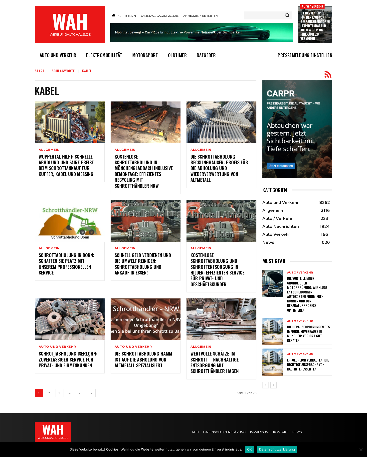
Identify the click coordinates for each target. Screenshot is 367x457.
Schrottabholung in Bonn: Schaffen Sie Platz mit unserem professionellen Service (66, 264)
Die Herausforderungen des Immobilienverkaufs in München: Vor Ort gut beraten (308, 333)
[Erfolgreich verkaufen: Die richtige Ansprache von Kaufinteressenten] (272, 362)
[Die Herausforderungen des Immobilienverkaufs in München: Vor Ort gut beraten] (272, 331)
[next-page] (91, 393)
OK (249, 449)
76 (80, 393)
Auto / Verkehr (312, 6)
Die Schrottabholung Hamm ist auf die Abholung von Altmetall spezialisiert (143, 359)
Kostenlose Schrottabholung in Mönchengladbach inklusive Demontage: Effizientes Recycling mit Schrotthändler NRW (144, 171)
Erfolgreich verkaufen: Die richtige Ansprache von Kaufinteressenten (308, 364)
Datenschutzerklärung (277, 449)
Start (39, 70)
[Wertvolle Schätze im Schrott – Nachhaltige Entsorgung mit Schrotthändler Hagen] (221, 319)
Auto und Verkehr (57, 346)
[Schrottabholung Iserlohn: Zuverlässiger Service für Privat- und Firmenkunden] (70, 319)
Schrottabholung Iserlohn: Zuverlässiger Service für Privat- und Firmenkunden (68, 359)
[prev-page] (265, 385)
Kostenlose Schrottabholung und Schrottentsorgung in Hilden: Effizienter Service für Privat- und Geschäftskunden (217, 269)
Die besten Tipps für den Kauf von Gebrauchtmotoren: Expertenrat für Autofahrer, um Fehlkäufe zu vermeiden (315, 25)
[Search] (287, 15)
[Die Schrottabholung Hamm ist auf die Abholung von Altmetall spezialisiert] (146, 319)
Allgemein (49, 149)
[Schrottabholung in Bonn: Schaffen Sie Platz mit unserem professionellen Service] (70, 221)
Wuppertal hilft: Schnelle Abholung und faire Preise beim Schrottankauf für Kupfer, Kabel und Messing (66, 165)
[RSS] (328, 74)
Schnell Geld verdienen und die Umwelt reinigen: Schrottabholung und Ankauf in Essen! (143, 264)
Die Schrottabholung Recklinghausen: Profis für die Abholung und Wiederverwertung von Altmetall (219, 168)
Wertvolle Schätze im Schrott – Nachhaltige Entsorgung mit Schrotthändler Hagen (214, 362)
